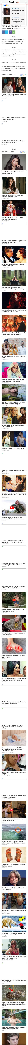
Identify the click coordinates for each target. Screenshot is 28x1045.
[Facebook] (3, 32)
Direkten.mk (10, 28)
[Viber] (10, 32)
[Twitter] (6, 32)
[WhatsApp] (13, 32)
